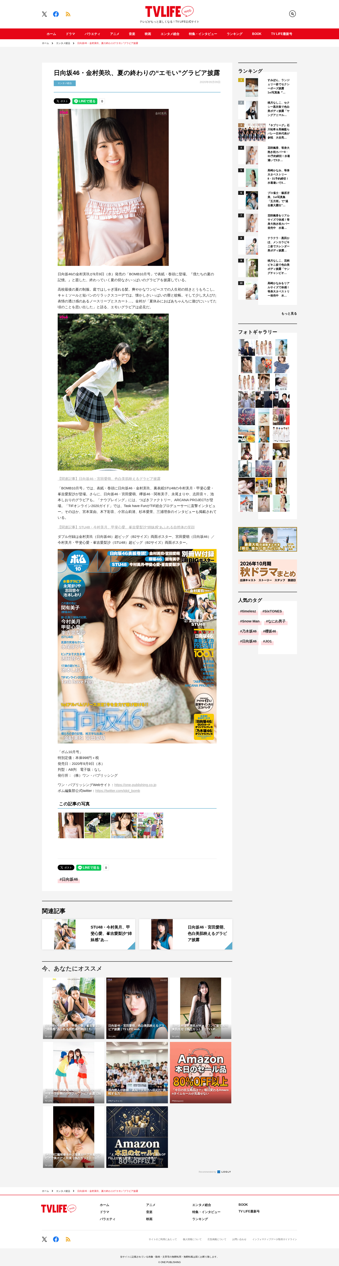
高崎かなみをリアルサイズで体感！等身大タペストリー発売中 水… (279, 289)
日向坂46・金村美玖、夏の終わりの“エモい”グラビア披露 (107, 43)
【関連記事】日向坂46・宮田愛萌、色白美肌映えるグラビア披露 (109, 479)
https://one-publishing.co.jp (135, 785)
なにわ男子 (277, 621)
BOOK (257, 34)
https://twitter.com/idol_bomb (117, 791)
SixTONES (273, 611)
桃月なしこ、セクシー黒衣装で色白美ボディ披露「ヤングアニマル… (279, 109)
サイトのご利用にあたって (163, 1239)
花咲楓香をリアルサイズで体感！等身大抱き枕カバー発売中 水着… (279, 221)
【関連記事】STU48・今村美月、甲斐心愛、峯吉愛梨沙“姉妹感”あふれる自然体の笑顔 (126, 527)
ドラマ (70, 34)
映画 (148, 34)
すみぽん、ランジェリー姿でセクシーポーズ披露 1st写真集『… (279, 86)
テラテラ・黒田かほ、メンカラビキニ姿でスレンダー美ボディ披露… (279, 244)
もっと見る (289, 313)
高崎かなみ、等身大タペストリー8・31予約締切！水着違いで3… (279, 176)
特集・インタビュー (203, 34)
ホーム (51, 34)
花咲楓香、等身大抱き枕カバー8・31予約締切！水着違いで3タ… (279, 154)
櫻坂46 (270, 631)
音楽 (132, 34)
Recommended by (208, 1172)
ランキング (234, 34)
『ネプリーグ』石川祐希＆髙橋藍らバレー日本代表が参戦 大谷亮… (279, 131)
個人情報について (192, 1239)
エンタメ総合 (170, 34)
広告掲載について (217, 1239)
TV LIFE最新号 (281, 34)
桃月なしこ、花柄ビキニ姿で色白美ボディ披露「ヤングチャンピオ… (279, 267)
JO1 (268, 641)
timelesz (249, 611)
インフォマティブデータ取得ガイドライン (274, 1239)
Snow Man (251, 621)
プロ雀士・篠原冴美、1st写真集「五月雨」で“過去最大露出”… (279, 199)
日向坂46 (70, 879)
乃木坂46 (249, 631)
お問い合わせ (239, 1239)
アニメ (114, 34)
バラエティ (92, 34)
